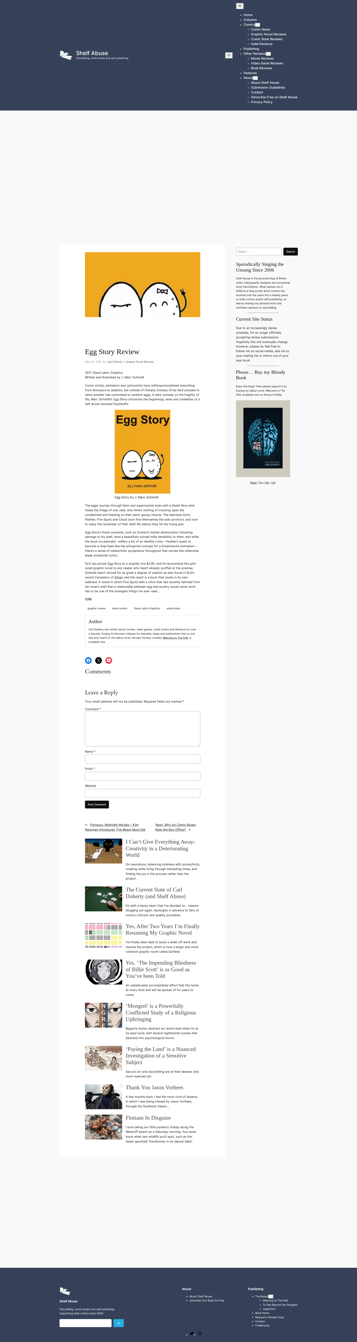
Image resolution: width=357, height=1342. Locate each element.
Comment (93, 709)
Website (90, 786)
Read (253, 482)
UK (267, 482)
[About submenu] (255, 78)
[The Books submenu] (270, 1296)
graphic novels (96, 608)
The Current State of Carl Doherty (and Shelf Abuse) (156, 893)
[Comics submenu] (257, 25)
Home (248, 15)
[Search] (118, 1323)
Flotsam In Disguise (148, 1118)
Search (290, 251)
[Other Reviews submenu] (268, 54)
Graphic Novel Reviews (140, 361)
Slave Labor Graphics (147, 608)
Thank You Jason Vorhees (154, 1087)
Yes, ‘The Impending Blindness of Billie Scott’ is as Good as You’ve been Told (161, 969)
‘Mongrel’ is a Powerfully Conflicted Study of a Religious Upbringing (161, 1012)
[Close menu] (240, 6)
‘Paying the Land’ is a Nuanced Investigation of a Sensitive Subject (161, 1055)
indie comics (119, 608)
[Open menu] (229, 55)
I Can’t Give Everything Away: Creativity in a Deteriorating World (160, 848)
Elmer (119, 577)
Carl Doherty (114, 361)
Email (90, 768)
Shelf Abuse (92, 53)
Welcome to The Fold (175, 637)
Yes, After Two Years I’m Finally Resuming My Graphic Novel (163, 929)
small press (173, 608)
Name (90, 751)
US (273, 482)
